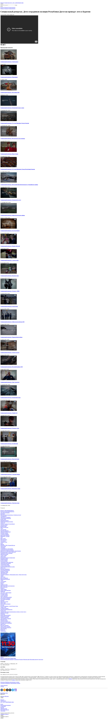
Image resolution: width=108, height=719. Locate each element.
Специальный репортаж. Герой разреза (9, 61)
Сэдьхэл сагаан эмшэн (5, 565)
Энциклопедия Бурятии (5, 563)
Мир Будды (2, 624)
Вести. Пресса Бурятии (5, 603)
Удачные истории (4, 620)
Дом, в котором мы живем (6, 597)
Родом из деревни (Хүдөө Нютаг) (7, 523)
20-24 (1, 543)
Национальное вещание (8, 659)
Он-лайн (2, 605)
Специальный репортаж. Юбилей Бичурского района (12, 215)
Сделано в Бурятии (4, 534)
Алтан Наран (3, 581)
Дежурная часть (3, 573)
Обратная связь (26, 659)
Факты (1, 583)
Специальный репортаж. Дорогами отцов (9, 503)
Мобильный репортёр (5, 579)
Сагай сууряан (3, 555)
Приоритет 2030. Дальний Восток (7, 545)
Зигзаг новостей (3, 596)
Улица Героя (3, 546)
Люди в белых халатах (5, 626)
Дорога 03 (2, 522)
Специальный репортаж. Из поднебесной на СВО (11, 366)
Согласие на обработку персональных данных (10, 683)
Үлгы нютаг (3, 540)
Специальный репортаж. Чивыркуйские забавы (11, 337)
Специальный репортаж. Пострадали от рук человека (12, 138)
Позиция (2, 600)
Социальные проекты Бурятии (7, 549)
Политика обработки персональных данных (9, 682)
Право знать (3, 602)
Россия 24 (6, 7)
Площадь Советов (4, 571)
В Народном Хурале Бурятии (6, 521)
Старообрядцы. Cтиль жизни (6, 548)
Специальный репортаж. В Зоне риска (9, 306)
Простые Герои (3, 539)
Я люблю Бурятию (4, 608)
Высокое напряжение (5, 569)
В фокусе (2, 588)
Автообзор (2, 547)
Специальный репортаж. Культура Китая (9, 230)
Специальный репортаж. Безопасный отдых (10, 397)
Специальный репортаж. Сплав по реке (9, 260)
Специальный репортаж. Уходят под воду (9, 352)
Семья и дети (3, 607)
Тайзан (2, 575)
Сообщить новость (4, 714)
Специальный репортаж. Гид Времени (9, 443)
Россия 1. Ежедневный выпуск (7, 510)
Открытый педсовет (4, 616)
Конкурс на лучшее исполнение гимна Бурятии (10, 551)
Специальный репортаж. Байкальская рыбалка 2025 (12, 321)
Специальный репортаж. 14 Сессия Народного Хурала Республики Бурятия (17, 169)
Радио (1, 659)
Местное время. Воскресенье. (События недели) (10, 514)
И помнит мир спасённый (6, 623)
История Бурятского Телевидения (7, 557)
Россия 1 (2, 7)
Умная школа (3, 630)
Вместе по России (4, 527)
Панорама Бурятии (4, 520)
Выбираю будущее (4, 612)
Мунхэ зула (2, 567)
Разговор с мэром (4, 532)
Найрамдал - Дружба (4, 536)
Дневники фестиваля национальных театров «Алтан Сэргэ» (13, 611)
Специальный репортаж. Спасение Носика (10, 474)
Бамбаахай (2, 591)
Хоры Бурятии (3, 628)
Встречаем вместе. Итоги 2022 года (8, 552)
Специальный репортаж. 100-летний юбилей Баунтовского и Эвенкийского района (19, 184)
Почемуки (2, 614)
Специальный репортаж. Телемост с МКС (10, 291)
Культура (2, 582)
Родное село (3, 610)
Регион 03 (2, 629)
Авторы (2, 686)
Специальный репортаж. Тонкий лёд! (8, 412)
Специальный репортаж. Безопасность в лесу (10, 200)
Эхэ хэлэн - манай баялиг (5, 592)
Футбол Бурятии (4, 560)
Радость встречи (3, 561)
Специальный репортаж (5, 518)
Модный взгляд (3, 619)
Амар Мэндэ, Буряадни (5, 517)
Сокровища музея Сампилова (6, 562)
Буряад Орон (3, 519)
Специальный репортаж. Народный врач (9, 459)
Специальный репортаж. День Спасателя (9, 382)
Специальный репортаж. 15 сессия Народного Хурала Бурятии (14, 123)
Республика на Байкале (5, 598)
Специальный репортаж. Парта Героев (9, 153)
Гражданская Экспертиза (5, 627)
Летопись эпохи (3, 525)
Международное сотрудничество (7, 585)
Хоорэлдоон (3, 556)
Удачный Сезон (3, 542)
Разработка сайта (4, 693)
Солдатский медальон (5, 570)
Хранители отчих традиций (6, 553)
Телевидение (7, 2)
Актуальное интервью (5, 599)
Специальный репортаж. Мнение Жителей (10, 246)
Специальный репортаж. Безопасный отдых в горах (12, 107)
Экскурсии (40, 659)
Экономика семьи (4, 572)
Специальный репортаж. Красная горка (9, 275)
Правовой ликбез (4, 558)
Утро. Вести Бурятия (4, 512)
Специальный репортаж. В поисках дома (9, 428)
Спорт (1, 580)
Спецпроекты (3, 516)
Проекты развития (4, 617)
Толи (1, 537)
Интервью (2, 513)
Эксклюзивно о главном (5, 618)
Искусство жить (3, 587)
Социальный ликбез (4, 564)
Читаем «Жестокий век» (5, 590)
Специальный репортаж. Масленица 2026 (9, 92)
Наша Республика (4, 554)
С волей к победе (4, 594)
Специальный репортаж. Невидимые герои (10, 488)
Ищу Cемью (3, 538)
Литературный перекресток (6, 609)
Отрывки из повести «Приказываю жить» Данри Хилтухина (13, 574)
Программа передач (34, 659)
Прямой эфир (16, 2)
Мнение (2, 544)
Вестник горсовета (4, 625)
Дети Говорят (3, 529)
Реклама (21, 659)
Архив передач (12, 7)
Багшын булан (3, 526)
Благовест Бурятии (4, 530)
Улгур (1, 528)
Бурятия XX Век (4, 584)
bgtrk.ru (70, 678)
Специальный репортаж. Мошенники (9, 77)
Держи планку (3, 589)
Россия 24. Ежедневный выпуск (7, 511)
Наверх (2, 657)
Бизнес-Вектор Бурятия (5, 615)
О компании (16, 659)
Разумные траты (3, 593)
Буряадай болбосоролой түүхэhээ (7, 566)
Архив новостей (4, 685)
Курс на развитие (4, 578)
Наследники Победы (4, 535)
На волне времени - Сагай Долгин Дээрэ (9, 606)
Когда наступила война (5, 621)
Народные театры (4, 601)
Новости (2, 2)
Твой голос (2, 576)
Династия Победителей (5, 531)
